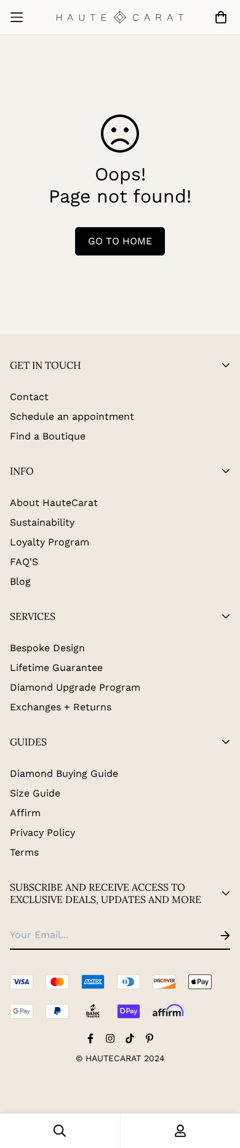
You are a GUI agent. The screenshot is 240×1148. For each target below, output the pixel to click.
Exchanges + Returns (60, 707)
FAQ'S (24, 562)
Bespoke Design (47, 648)
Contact (29, 397)
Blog (20, 581)
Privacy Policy (42, 832)
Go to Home (120, 241)
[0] (218, 17)
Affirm (25, 813)
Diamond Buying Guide (64, 773)
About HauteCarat (54, 502)
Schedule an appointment (72, 416)
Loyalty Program (49, 542)
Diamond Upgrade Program (75, 687)
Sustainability (42, 522)
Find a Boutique (48, 436)
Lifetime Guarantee (56, 667)
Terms (24, 852)
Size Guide (35, 793)
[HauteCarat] (120, 17)
